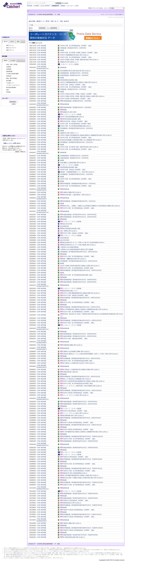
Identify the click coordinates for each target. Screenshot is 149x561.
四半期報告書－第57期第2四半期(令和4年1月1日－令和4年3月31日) (78, 261)
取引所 (6, 41)
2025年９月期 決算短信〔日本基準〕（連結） (73, 84)
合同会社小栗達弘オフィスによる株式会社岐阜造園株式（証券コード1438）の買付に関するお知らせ (90, 354)
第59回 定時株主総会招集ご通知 (71, 119)
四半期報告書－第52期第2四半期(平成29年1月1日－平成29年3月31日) (82, 514)
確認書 (62, 50)
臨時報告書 (63, 67)
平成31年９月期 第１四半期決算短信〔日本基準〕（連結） (79, 438)
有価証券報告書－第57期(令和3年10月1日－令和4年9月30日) (79, 214)
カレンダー (70, 5)
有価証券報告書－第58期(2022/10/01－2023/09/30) (74, 158)
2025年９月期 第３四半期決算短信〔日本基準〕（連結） (76, 87)
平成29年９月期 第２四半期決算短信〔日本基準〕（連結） (79, 516)
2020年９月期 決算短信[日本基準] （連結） (75, 338)
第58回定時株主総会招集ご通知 (68, 167)
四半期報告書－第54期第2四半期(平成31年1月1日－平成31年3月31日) (82, 425)
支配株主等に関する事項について (69, 62)
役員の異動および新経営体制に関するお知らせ (73, 162)
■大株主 (67, 21)
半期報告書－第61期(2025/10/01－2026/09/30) (73, 48)
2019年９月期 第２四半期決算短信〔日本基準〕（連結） (78, 429)
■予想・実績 (50, 21)
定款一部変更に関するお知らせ (68, 231)
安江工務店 (119, 14)
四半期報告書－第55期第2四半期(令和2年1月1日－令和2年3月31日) (81, 376)
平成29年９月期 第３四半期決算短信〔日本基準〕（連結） (79, 509)
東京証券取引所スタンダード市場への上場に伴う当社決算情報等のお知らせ (83, 242)
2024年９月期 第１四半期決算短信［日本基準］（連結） (76, 149)
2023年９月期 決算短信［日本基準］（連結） (73, 169)
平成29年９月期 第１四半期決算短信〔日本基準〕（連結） (79, 530)
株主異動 (8, 80)
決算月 (12, 41)
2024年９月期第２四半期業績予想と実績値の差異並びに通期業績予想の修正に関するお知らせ (86, 135)
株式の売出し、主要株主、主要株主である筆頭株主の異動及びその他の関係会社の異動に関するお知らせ (91, 205)
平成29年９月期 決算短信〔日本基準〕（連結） (76, 500)
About (77, 5)
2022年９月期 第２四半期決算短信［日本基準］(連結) (78, 268)
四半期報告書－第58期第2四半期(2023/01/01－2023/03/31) (79, 183)
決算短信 (8, 76)
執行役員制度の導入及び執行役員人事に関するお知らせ (75, 70)
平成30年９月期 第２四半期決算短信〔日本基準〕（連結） (79, 470)
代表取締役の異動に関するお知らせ (72, 345)
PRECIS (112, 560)
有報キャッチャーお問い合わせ (11, 143)
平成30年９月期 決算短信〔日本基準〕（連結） (76, 457)
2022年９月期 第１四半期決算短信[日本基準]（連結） (78, 275)
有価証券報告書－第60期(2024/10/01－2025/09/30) (74, 75)
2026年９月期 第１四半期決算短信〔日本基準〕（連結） (76, 57)
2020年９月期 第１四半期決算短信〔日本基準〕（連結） (78, 392)
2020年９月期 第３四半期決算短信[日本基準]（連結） (78, 360)
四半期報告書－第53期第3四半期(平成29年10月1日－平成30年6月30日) (82, 459)
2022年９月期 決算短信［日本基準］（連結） (76, 233)
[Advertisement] (53, 11)
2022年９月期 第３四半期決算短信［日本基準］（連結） (79, 256)
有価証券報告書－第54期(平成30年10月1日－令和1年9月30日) (80, 401)
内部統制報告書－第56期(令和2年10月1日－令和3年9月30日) (79, 279)
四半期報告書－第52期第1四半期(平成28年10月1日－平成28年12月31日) (83, 528)
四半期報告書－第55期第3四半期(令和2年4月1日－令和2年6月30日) (81, 358)
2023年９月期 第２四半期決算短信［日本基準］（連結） (76, 186)
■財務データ (41, 21)
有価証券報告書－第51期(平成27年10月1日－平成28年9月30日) (80, 535)
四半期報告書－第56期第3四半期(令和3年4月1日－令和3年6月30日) (81, 297)
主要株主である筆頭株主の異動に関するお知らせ (76, 351)
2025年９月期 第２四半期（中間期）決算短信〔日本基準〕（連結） (78, 94)
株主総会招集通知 (11, 87)
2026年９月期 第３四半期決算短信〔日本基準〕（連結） (76, 45)
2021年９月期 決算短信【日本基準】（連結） (76, 295)
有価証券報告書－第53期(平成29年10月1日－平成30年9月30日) (80, 447)
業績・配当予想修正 (11, 78)
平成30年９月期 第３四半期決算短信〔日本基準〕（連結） (79, 464)
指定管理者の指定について (70, 290)
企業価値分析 (55, 5)
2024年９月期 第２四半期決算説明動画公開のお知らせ (75, 126)
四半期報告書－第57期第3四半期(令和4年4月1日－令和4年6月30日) (78, 251)
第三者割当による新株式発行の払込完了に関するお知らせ (79, 363)
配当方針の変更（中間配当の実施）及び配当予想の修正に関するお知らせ (83, 477)
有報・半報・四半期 (11, 64)
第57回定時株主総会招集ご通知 (71, 228)
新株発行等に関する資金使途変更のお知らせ (75, 473)
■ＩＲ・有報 (59, 21)
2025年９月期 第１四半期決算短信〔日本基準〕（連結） (75, 98)
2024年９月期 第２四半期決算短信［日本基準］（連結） (76, 137)
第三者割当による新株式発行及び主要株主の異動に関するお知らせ (81, 369)
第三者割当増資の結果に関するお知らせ (74, 537)
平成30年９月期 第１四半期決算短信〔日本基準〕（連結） (79, 484)
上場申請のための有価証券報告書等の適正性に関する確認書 (76, 249)
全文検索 (36, 5)
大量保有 (8, 66)
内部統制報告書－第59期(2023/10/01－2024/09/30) (77, 101)
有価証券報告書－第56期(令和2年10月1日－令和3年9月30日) (79, 282)
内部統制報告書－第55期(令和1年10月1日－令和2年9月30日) (79, 334)
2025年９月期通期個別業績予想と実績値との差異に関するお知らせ (78, 82)
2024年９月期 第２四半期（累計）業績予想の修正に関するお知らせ (79, 147)
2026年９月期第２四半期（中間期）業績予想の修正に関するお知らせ (79, 59)
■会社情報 (32, 21)
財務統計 (63, 5)
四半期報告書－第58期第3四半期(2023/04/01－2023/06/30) (76, 174)
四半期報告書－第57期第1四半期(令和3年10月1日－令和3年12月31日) (82, 270)
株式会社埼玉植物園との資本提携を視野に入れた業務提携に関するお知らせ (81, 140)
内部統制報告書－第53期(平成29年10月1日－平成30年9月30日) (80, 441)
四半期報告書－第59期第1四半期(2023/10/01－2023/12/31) (76, 142)
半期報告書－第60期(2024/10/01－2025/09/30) (73, 89)
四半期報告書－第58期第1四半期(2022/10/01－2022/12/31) (79, 201)
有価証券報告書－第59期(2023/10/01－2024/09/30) (77, 107)
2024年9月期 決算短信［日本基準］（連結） (75, 121)
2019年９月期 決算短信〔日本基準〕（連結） (75, 411)
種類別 (6, 60)
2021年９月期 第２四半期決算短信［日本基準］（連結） (79, 311)
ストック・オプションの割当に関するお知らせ (75, 395)
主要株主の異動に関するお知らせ (72, 192)
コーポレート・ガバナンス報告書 (69, 64)
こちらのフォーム (20, 138)
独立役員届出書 (64, 226)
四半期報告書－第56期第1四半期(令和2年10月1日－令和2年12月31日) (82, 320)
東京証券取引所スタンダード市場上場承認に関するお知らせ (79, 244)
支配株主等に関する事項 (69, 112)
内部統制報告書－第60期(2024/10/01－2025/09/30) (74, 73)
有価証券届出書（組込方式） (71, 372)
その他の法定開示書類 (12, 73)
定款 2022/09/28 (64, 240)
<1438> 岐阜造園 (41, 45)
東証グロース (10, 50)
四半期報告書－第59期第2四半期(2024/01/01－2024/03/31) (76, 128)
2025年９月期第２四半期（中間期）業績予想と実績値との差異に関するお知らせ (82, 96)
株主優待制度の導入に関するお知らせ (73, 415)
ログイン (106, 8)
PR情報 (8, 92)
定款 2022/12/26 (67, 224)
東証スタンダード (11, 47)
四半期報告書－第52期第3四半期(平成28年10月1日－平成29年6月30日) (82, 505)
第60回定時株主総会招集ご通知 (68, 80)
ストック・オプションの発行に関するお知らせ (75, 413)
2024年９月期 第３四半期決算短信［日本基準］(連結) (75, 123)
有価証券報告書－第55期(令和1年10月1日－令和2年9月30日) (79, 336)
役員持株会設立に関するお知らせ (72, 503)
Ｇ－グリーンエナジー (109, 14)
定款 (7, 90)
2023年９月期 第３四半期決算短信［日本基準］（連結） (76, 179)
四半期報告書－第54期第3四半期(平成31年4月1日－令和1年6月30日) (82, 418)
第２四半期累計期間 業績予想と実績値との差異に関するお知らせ (81, 475)
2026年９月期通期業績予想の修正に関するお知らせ (74, 55)
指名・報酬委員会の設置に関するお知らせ (74, 258)
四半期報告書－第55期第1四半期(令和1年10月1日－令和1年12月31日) (82, 390)
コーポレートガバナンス (13, 85)
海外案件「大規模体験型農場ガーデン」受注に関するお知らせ (77, 172)
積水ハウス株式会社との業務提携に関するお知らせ (77, 379)
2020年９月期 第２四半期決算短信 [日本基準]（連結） (78, 383)
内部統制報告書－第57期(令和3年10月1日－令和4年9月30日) (79, 217)
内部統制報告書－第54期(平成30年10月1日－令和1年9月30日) (80, 404)
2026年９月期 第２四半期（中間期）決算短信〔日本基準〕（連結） (79, 52)
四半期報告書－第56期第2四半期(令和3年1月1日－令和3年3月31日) (81, 307)
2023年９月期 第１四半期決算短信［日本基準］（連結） (79, 208)
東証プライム (10, 45)
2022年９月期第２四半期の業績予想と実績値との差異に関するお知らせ (80, 265)
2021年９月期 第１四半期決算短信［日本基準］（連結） (79, 322)
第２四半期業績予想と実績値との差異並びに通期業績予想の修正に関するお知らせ (85, 309)
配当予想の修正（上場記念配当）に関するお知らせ (77, 194)
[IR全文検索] (64, 3)
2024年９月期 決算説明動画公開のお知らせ (72, 116)
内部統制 (8, 69)
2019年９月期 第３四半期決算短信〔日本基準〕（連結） (78, 422)
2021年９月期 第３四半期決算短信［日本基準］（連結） (79, 302)
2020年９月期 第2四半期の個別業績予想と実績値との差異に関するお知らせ (84, 381)
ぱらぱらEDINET (45, 5)
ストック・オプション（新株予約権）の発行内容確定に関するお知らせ (82, 386)
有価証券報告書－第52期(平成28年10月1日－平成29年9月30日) (80, 498)
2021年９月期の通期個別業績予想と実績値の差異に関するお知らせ (81, 293)
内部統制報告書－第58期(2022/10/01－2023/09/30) (74, 155)
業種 (18, 41)
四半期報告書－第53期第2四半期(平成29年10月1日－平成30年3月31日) (82, 468)
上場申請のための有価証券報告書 (69, 247)
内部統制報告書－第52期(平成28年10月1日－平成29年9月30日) (80, 493)
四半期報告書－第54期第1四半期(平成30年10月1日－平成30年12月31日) (83, 436)
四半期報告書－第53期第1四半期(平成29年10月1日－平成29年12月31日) (83, 482)
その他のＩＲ (10, 83)
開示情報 (29, 5)
